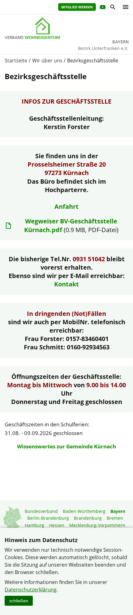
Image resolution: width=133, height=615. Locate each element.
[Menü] (124, 7)
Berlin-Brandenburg (48, 518)
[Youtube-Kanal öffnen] (102, 8)
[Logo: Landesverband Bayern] (66, 28)
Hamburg (34, 525)
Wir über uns (47, 60)
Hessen (56, 525)
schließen (18, 600)
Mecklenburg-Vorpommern (97, 525)
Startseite (16, 60)
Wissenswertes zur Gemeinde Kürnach (66, 446)
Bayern (117, 511)
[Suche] (112, 8)
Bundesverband (41, 511)
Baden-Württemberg (84, 511)
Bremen (115, 518)
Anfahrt (66, 206)
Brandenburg (88, 518)
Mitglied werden (77, 7)
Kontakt (66, 284)
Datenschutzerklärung (31, 589)
